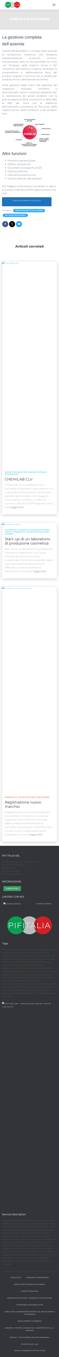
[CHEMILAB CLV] (29, 365)
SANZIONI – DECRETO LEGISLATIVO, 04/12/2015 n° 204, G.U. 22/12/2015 (29, 1329)
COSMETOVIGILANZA (29, 1291)
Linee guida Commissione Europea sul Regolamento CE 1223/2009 (29, 1313)
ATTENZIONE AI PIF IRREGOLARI (29, 1305)
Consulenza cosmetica (16, 530)
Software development (15, 215)
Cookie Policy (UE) (29, 1344)
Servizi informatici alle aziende (29, 210)
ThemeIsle (40, 1350)
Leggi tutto (17, 507)
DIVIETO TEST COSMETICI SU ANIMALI (29, 1284)
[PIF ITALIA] (13, 4)
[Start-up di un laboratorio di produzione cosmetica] (11, 524)
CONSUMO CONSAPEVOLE (37, 1277)
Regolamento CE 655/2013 (29, 1321)
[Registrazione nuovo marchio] (29, 689)
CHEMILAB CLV (19, 479)
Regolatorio (19, 532)
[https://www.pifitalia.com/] (29, 923)
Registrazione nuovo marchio (23, 804)
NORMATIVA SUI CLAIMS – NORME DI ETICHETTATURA (29, 1298)
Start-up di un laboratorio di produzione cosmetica (27, 541)
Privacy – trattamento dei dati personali (30, 1337)
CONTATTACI (12, 889)
